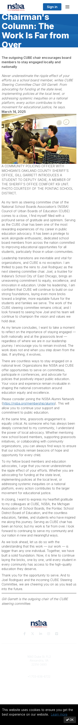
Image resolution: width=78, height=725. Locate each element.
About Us (39, 695)
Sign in (52, 7)
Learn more (59, 714)
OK (71, 719)
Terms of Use (39, 699)
